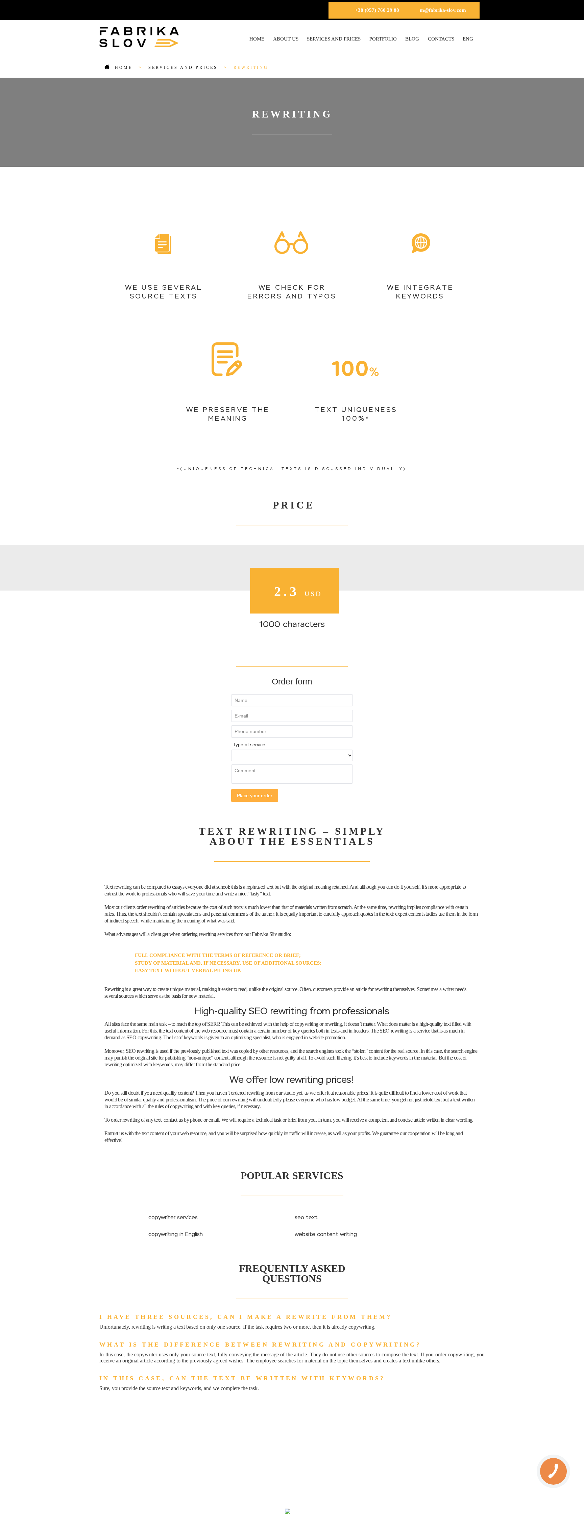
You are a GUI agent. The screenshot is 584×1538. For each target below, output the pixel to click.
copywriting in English (175, 1234)
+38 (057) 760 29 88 (377, 10)
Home (256, 39)
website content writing (326, 1234)
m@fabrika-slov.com (443, 10)
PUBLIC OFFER (321, 1484)
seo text (306, 1218)
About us (285, 39)
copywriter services (173, 1218)
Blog (412, 39)
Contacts (441, 39)
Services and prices (334, 39)
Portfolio (383, 39)
